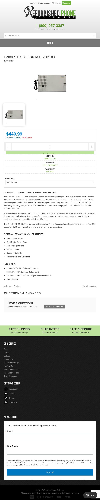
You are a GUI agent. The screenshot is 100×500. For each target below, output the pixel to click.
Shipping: (50, 157)
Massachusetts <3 (11, 362)
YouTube (11, 402)
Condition (9, 178)
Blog (6, 349)
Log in (32, 3)
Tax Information (10, 376)
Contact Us (8, 359)
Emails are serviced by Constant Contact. (34, 465)
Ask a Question (56, 306)
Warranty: (50, 163)
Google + (11, 398)
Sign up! (50, 472)
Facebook (11, 389)
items (58, 3)
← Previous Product (12, 286)
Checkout (66, 3)
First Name (12, 446)
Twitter (10, 393)
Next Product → (89, 286)
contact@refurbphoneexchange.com (50, 29)
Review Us (8, 366)
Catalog (7, 356)
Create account (44, 3)
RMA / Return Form (12, 369)
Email (9, 431)
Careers (7, 352)
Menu (50, 43)
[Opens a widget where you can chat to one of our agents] (90, 495)
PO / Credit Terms (11, 372)
